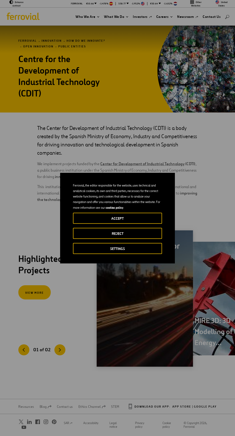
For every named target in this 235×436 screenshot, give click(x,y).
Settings (117, 248)
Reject (117, 233)
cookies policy (114, 207)
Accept (117, 218)
